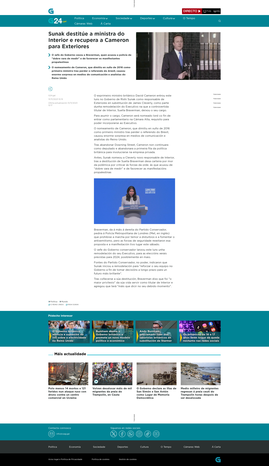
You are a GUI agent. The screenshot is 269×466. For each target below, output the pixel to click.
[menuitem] (79, 18)
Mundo (64, 301)
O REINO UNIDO (57, 304)
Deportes (122, 446)
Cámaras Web (192, 446)
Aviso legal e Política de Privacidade (65, 459)
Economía (75, 446)
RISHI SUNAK (73, 304)
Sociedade (99, 446)
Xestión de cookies (128, 459)
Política (53, 301)
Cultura (144, 446)
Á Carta (216, 446)
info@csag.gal (63, 434)
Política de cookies (100, 459)
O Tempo (166, 446)
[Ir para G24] (57, 21)
